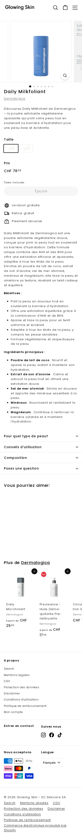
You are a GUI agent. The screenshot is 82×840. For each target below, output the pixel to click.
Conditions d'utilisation (21, 699)
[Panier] (65, 7)
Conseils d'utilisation (22, 447)
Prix (7, 163)
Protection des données (21, 687)
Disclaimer (12, 693)
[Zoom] (65, 75)
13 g (26, 148)
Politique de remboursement (25, 706)
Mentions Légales (17, 675)
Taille (9, 139)
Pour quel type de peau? (26, 436)
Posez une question (21, 468)
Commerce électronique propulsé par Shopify (35, 827)
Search (9, 669)
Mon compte (13, 712)
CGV (7, 681)
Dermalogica (14, 98)
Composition (15, 457)
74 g (11, 148)
